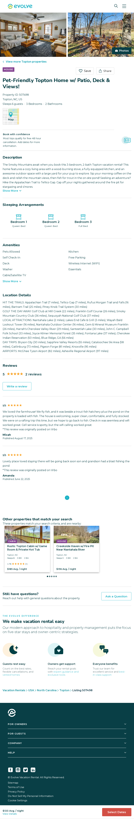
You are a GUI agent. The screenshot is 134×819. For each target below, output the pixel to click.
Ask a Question (116, 596)
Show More (10, 190)
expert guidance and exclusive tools (63, 673)
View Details (10, 813)
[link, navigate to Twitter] (25, 769)
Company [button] (15, 743)
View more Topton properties (26, 61)
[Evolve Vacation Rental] (20, 7)
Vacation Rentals (14, 690)
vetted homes (11, 674)
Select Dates (117, 812)
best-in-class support (109, 673)
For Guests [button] (17, 733)
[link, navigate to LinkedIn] (33, 769)
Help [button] (11, 752)
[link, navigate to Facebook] (10, 769)
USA (31, 690)
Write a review (17, 386)
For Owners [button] (17, 724)
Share (107, 71)
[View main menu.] (124, 6)
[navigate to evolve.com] (12, 713)
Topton (64, 690)
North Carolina (47, 690)
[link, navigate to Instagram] (18, 769)
